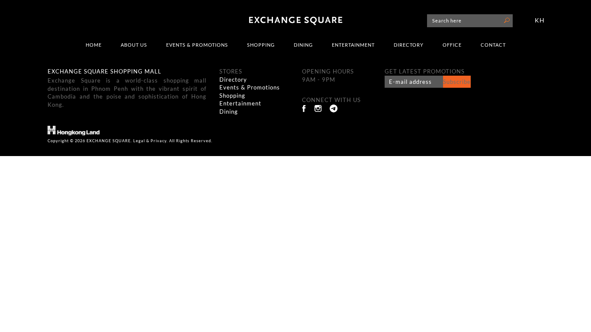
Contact (493, 45)
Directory (409, 45)
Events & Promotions (197, 45)
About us (134, 45)
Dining (303, 45)
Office (452, 45)
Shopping (261, 45)
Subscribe (457, 81)
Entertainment (353, 45)
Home (94, 45)
